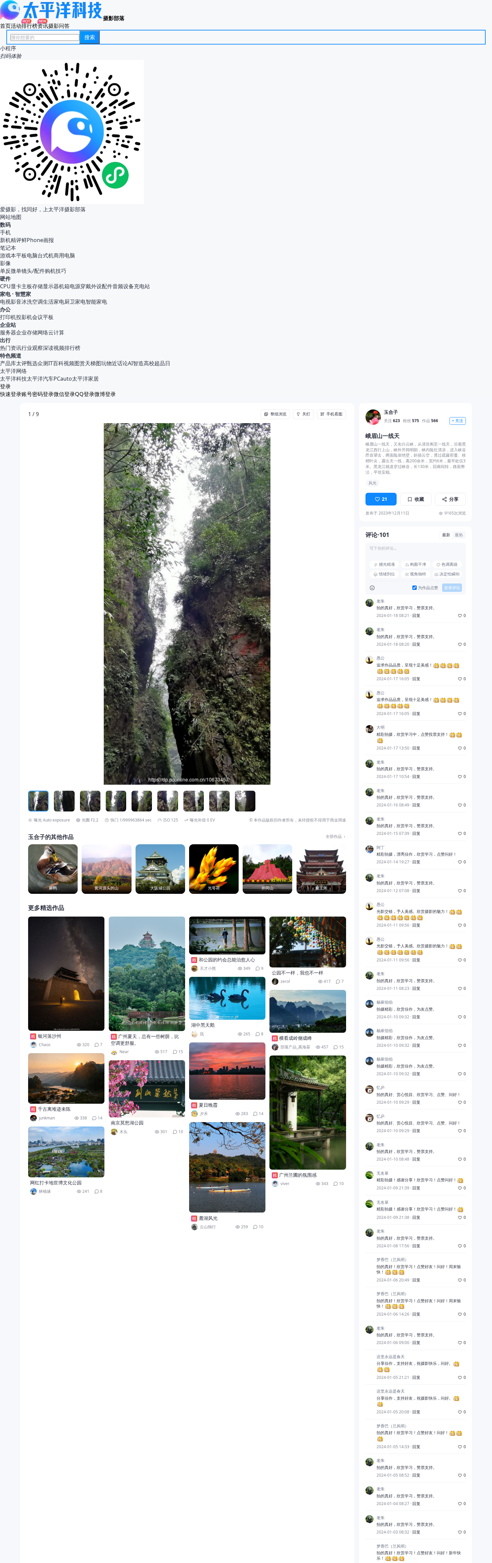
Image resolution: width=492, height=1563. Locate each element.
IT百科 (56, 363)
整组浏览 (278, 414)
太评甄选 (26, 363)
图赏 (79, 363)
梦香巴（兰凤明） (393, 1259)
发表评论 (452, 588)
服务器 (8, 332)
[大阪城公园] (160, 869)
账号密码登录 (37, 394)
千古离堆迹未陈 (54, 1109)
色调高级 (449, 564)
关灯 (306, 414)
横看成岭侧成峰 (295, 1038)
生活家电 (53, 301)
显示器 (51, 286)
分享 (454, 499)
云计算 (56, 332)
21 (384, 499)
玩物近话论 (114, 363)
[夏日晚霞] (227, 1071)
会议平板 (43, 317)
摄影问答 (59, 25)
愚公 (381, 658)
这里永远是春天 (391, 1356)
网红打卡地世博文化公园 (56, 1182)
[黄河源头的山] (106, 869)
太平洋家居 (85, 378)
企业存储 (26, 332)
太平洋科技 (13, 378)
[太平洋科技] (51, 18)
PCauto (63, 378)
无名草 (383, 1173)
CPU (5, 286)
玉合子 (391, 412)
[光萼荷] (214, 869)
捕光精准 (387, 564)
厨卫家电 (75, 301)
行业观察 (32, 347)
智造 (138, 363)
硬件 (5, 278)
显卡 (16, 286)
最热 (459, 535)
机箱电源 (69, 286)
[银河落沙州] (66, 974)
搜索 (89, 37)
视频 (69, 363)
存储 (37, 286)
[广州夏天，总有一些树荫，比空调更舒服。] (147, 974)
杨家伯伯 (385, 1002)
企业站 (8, 324)
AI (130, 363)
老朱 (381, 601)
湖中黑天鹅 (203, 1025)
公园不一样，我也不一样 (297, 972)
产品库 (8, 363)
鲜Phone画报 (37, 240)
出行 (5, 340)
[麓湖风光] (227, 1167)
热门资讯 (10, 347)
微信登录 (64, 394)
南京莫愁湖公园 (127, 1122)
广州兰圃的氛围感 (298, 1175)
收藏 (419, 499)
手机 (5, 232)
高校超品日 (157, 363)
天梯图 (93, 363)
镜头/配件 (33, 271)
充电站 (142, 286)
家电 (5, 294)
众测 (42, 363)
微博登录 (105, 394)
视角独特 (418, 574)
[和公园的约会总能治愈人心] (227, 935)
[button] (60, 604)
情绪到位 (387, 574)
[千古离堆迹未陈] (66, 1078)
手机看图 (334, 414)
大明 (381, 727)
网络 (42, 332)
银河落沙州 (49, 1036)
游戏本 (8, 255)
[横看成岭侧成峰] (307, 1011)
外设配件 (101, 286)
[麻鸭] (53, 869)
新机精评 (10, 240)
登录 (5, 386)
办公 (5, 309)
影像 (5, 263)
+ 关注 (457, 421)
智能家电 (96, 301)
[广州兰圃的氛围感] (307, 1113)
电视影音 (10, 301)
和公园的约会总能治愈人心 (227, 959)
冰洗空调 (32, 301)
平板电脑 (26, 255)
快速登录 (10, 394)
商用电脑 (64, 255)
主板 (26, 286)
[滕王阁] (321, 869)
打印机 (8, 317)
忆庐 (381, 1088)
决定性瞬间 (449, 574)
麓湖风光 (208, 1218)
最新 (446, 535)
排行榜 (29, 25)
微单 (16, 271)
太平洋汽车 (40, 378)
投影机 (24, 317)
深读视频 (53, 347)
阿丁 (381, 848)
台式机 (45, 255)
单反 (5, 271)
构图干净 (418, 564)
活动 (16, 25)
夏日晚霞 (208, 1105)
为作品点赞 (428, 588)
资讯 (42, 25)
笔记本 (8, 247)
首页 (5, 25)
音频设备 (123, 286)
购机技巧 (55, 271)
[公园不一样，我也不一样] (307, 942)
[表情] (372, 588)
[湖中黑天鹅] (227, 998)
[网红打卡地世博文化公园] (66, 1151)
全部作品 (334, 836)
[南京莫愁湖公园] (147, 1088)
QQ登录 (84, 394)
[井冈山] (267, 869)
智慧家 (23, 294)
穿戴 (85, 286)
